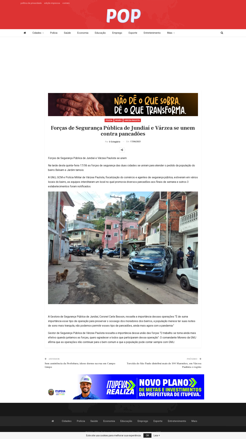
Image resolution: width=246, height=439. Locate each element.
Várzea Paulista (132, 120)
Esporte (133, 32)
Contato (66, 3)
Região (118, 120)
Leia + (157, 435)
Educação (100, 32)
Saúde (67, 32)
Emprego (117, 32)
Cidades (36, 32)
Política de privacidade (31, 3)
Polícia (53, 32)
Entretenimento (152, 32)
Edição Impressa (52, 3)
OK (147, 435)
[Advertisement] (123, 63)
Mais (169, 32)
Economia (82, 32)
